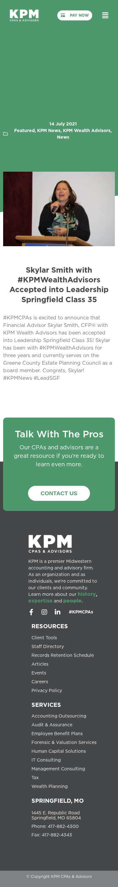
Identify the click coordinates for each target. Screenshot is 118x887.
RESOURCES (49, 626)
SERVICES (46, 704)
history (87, 594)
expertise (40, 600)
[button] (105, 15)
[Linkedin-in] (58, 612)
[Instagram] (44, 612)
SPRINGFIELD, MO (57, 800)
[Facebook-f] (31, 612)
